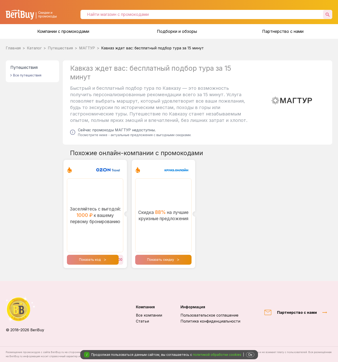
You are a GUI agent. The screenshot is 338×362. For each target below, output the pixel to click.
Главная (13, 48)
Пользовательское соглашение (209, 315)
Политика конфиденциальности (210, 321)
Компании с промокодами (63, 31)
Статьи (142, 321)
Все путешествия (27, 75)
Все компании (149, 315)
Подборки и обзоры (177, 31)
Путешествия (60, 48)
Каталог (34, 48)
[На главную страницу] (25, 309)
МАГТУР (87, 48)
